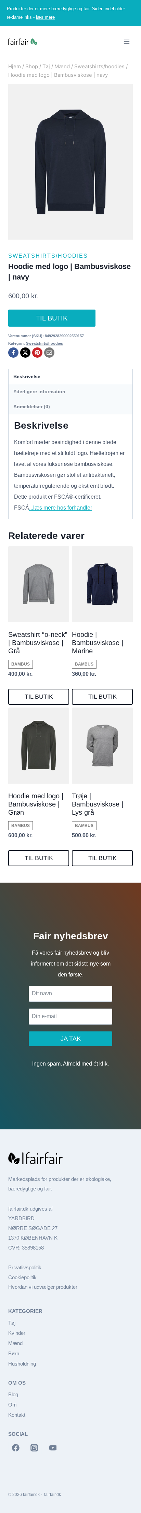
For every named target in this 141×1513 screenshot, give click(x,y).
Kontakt (16, 1415)
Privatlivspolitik (24, 1267)
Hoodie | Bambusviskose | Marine (97, 643)
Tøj (11, 1323)
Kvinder (16, 1333)
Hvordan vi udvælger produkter (42, 1287)
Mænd (15, 1343)
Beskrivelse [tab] (26, 376)
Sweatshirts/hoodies (48, 256)
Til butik (51, 318)
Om (12, 1405)
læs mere (45, 17)
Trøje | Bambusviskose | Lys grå (97, 804)
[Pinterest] (37, 352)
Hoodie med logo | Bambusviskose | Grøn (35, 804)
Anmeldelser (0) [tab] (31, 406)
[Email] (49, 352)
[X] (25, 352)
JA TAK (71, 1038)
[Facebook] (13, 352)
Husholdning (22, 1364)
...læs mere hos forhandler (60, 508)
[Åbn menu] (126, 41)
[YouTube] (53, 1448)
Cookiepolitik (22, 1277)
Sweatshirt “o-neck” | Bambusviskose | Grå (37, 643)
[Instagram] (34, 1448)
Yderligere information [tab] (39, 391)
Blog (13, 1394)
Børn (13, 1353)
